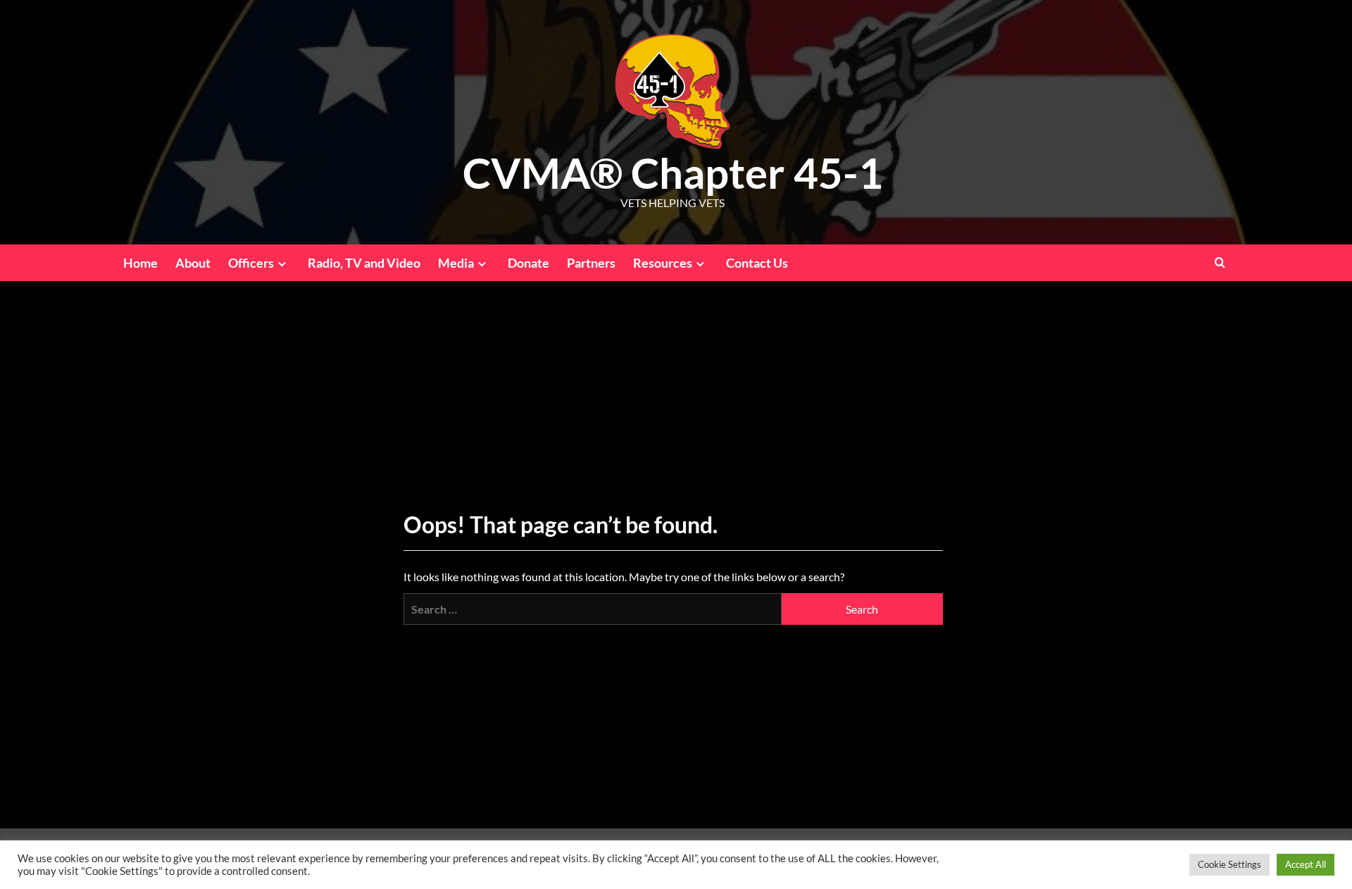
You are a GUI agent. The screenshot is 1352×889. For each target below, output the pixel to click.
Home (140, 263)
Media (456, 263)
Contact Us (757, 263)
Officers (251, 263)
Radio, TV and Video (364, 263)
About (193, 263)
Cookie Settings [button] (1229, 864)
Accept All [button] (1305, 864)
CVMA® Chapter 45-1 (673, 172)
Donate (528, 263)
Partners (591, 263)
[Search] (1220, 262)
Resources (662, 263)
